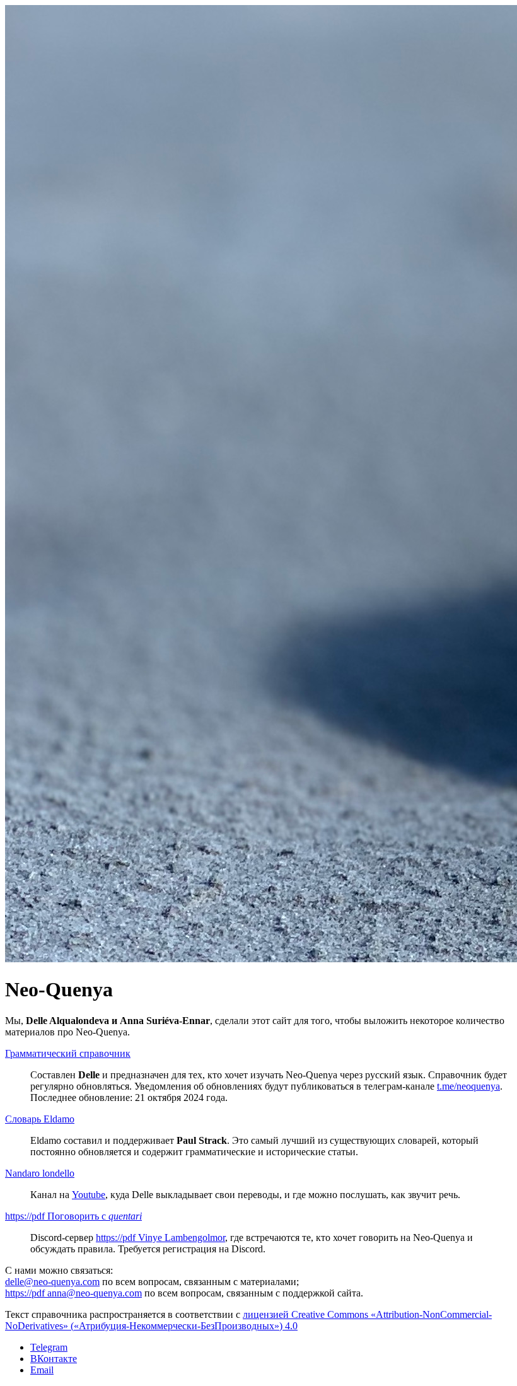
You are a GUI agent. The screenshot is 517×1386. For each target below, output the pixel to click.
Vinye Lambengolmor (160, 1237)
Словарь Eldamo (39, 1119)
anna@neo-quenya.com (73, 1293)
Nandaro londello (39, 1173)
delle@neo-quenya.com (52, 1281)
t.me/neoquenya (468, 1086)
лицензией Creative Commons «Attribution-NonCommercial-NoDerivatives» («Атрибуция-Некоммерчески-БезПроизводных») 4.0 (248, 1320)
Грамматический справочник (68, 1053)
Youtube (88, 1194)
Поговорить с (73, 1216)
